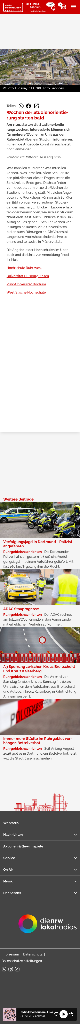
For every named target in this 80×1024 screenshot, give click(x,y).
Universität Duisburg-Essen (28, 276)
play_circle (64, 1014)
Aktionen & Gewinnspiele (23, 846)
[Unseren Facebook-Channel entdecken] (10, 969)
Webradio (11, 823)
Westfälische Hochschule (26, 292)
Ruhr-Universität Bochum (26, 284)
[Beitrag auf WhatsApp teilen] (21, 106)
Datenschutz (32, 954)
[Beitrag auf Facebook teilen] (28, 106)
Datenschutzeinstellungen (22, 961)
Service (9, 858)
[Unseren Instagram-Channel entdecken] (17, 969)
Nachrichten (13, 835)
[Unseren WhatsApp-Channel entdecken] (4, 969)
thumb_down (56, 1014)
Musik (8, 881)
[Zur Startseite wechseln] (13, 7)
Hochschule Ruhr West (24, 268)
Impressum (10, 954)
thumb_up (71, 1014)
